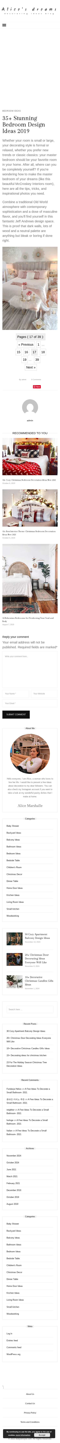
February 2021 (13, 1183)
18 (43, 352)
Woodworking (13, 916)
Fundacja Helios (14, 1089)
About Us (30, 1394)
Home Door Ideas (15, 888)
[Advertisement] (30, 68)
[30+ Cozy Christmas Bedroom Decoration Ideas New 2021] (30, 456)
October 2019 (13, 1197)
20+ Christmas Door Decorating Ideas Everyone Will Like (37, 958)
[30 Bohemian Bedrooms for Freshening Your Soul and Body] (30, 578)
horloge (10, 1120)
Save (38, 386)
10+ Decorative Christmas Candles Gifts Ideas (39, 980)
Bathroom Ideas (14, 846)
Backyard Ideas (14, 833)
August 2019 (12, 1204)
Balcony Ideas (13, 840)
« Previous (25, 344)
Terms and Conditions (30, 1422)
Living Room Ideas (15, 902)
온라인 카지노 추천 (15, 1099)
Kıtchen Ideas (13, 895)
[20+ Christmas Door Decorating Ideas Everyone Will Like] (15, 959)
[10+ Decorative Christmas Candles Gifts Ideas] (15, 981)
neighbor (10, 1110)
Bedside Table (13, 860)
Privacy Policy (30, 1413)
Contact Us (30, 1403)
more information (23, 1435)
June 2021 (11, 1169)
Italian (9, 1130)
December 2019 (14, 1190)
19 (24, 359)
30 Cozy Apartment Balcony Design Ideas (26, 1031)
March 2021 (12, 1176)
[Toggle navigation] (4, 25)
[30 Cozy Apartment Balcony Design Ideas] (15, 938)
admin (22, 379)
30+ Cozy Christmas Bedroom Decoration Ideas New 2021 (29, 480)
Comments (36, 379)
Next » (31, 367)
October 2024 (13, 1162)
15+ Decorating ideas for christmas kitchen (26, 1055)
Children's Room (14, 867)
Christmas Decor (14, 874)
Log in (9, 1333)
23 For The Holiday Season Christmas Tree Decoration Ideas (27, 1064)
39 (37, 359)
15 (18, 352)
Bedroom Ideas (11, 111)
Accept (42, 1435)
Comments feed (14, 1347)
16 (26, 352)
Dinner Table (12, 881)
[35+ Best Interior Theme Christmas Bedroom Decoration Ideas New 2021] (30, 508)
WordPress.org (13, 1354)
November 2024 (14, 1155)
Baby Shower (13, 826)
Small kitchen (13, 909)
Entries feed (12, 1340)
